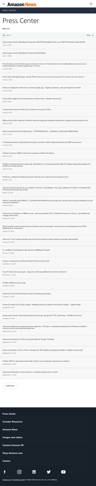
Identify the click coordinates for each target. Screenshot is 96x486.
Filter (88, 35)
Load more (10, 386)
